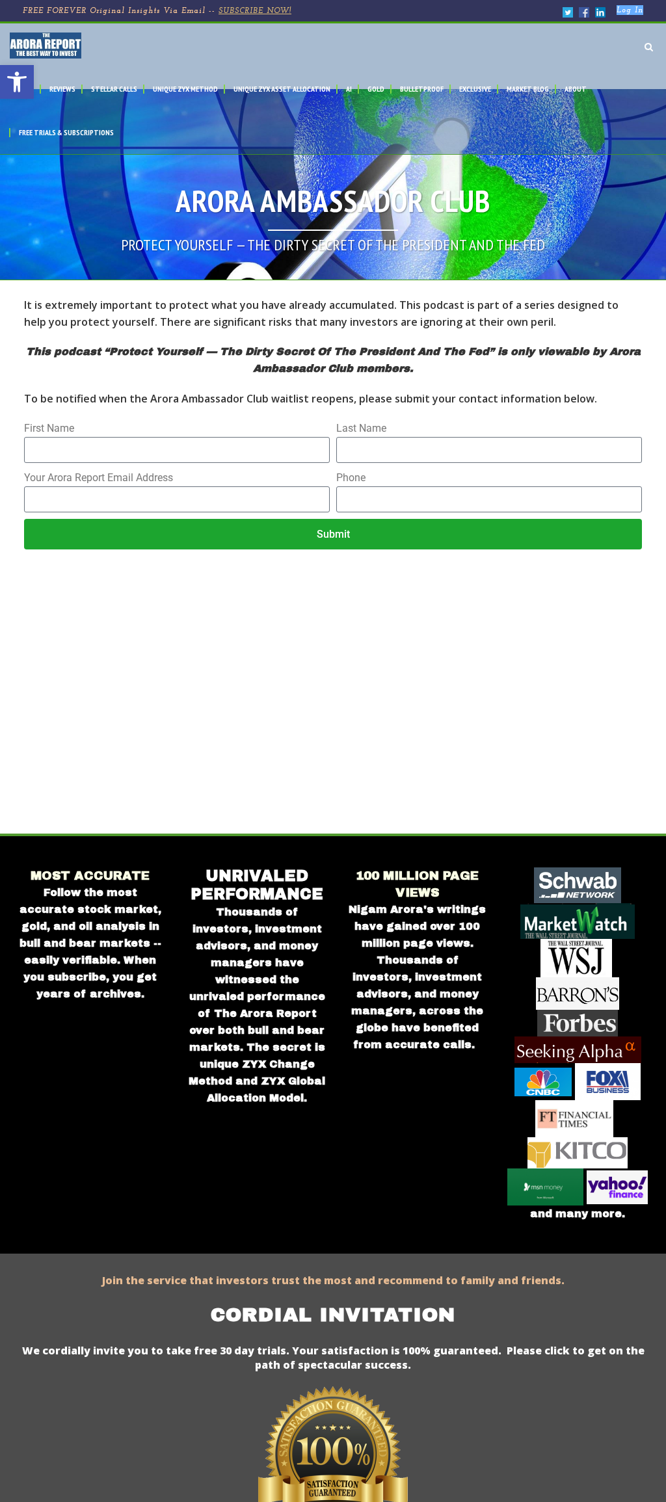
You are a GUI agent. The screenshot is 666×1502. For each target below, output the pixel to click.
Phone (351, 477)
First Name (49, 428)
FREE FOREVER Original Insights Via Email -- (157, 11)
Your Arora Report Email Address (98, 477)
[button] (17, 82)
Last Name (361, 428)
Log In (630, 10)
